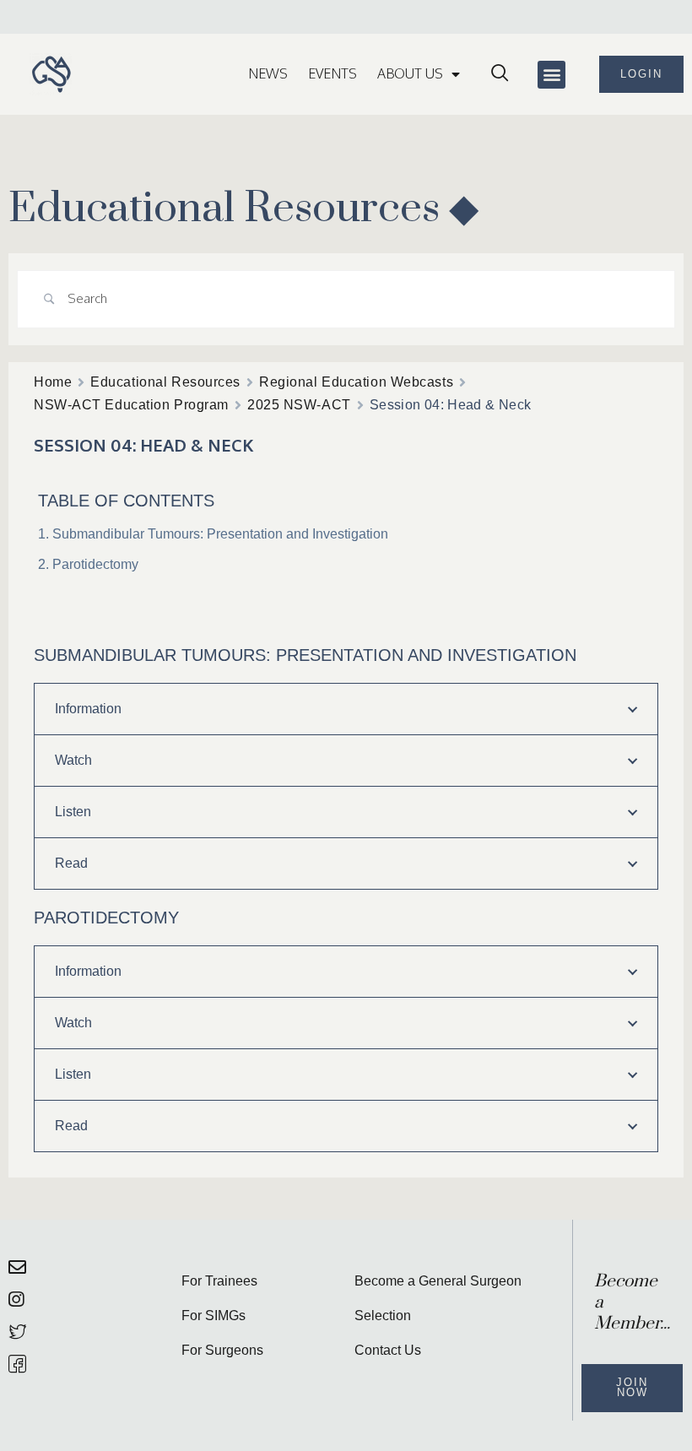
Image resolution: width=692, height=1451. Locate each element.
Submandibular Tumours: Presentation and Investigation (220, 534)
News (268, 73)
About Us (410, 73)
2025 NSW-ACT (299, 405)
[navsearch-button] (499, 74)
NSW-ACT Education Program (131, 405)
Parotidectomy (95, 564)
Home (53, 382)
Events (332, 73)
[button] (551, 75)
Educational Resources (165, 382)
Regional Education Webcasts (356, 382)
